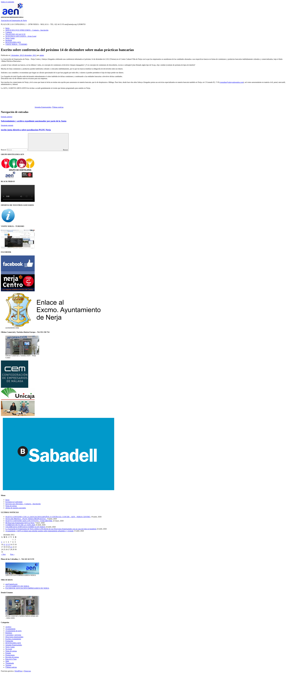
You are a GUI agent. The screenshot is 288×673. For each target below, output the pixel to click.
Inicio (7, 28)
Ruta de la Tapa (11, 659)
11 (4, 544)
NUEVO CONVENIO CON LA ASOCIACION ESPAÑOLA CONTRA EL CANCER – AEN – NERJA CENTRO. (48, 517)
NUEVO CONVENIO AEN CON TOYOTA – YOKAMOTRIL (28, 521)
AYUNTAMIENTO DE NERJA (17, 586)
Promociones (10, 655)
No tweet (8, 649)
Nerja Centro (10, 38)
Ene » (12, 554)
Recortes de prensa (12, 657)
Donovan (27, 671)
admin (41, 55)
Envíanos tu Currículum (13, 502)
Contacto (8, 32)
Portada (8, 653)
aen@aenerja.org (11, 584)
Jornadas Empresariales (43, 107)
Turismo (8, 665)
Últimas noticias (57, 107)
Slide (7, 661)
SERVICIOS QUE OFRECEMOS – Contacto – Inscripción (26, 30)
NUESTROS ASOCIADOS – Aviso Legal (20, 36)
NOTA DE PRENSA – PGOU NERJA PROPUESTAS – (26, 519)
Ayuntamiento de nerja (13, 631)
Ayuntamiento (10, 629)
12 (7, 544)
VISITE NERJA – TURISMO (16, 44)
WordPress (18, 671)
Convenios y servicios (13, 635)
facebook (8, 40)
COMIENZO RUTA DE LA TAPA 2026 (20, 525)
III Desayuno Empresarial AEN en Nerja (19, 523)
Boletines (8, 633)
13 (9, 544)
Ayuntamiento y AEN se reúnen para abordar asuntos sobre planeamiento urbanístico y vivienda (39, 531)
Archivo (8, 627)
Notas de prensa (11, 506)
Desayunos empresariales (14, 637)
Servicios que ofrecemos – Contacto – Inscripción (23, 504)
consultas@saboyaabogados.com (231, 82)
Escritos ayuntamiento (13, 639)
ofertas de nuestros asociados (15, 508)
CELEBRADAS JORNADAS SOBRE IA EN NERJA (25, 527)
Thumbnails (9, 663)
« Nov (3, 554)
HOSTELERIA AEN (13, 42)
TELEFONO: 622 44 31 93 (15, 34)
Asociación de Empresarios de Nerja (14, 20)
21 (11, 547)
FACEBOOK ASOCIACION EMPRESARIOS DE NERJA (27, 588)
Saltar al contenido (7, 2)
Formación (9, 641)
